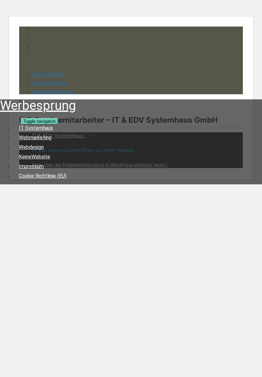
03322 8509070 (49, 83)
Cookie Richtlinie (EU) (42, 176)
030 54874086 (48, 74)
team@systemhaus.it (53, 91)
